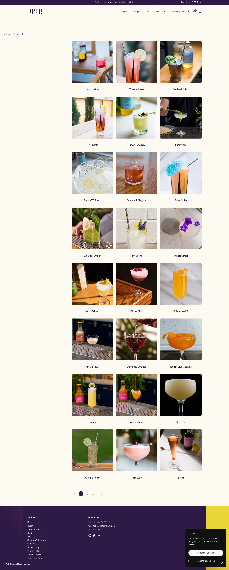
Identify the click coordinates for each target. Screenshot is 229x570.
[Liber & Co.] (35, 11)
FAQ (29, 537)
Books (30, 526)
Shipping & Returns (36, 540)
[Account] (188, 11)
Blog (29, 533)
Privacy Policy (33, 551)
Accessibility (33, 547)
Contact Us (32, 544)
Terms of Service (35, 555)
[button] (200, 11)
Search (30, 522)
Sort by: (7, 34)
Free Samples (34, 529)
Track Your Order (35, 558)
